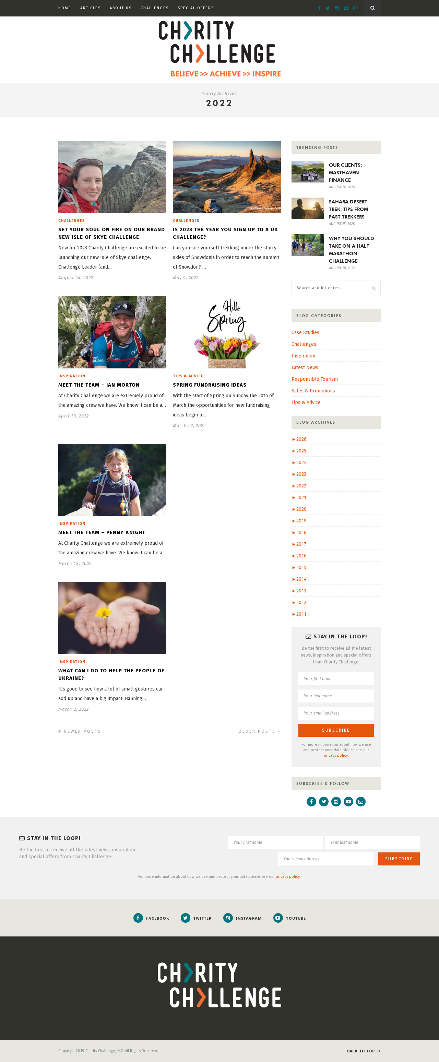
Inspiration (71, 376)
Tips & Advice (188, 376)
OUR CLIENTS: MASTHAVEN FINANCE (345, 172)
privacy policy (336, 755)
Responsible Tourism (315, 379)
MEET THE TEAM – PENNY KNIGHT (101, 532)
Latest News (305, 367)
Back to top (361, 1051)
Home (64, 8)
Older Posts (258, 731)
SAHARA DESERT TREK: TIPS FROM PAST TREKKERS (348, 209)
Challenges (155, 8)
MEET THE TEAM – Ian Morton (99, 385)
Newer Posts (82, 731)
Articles (90, 8)
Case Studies (305, 332)
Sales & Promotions (313, 391)
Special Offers (196, 8)
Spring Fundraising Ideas (210, 385)
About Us (121, 8)
